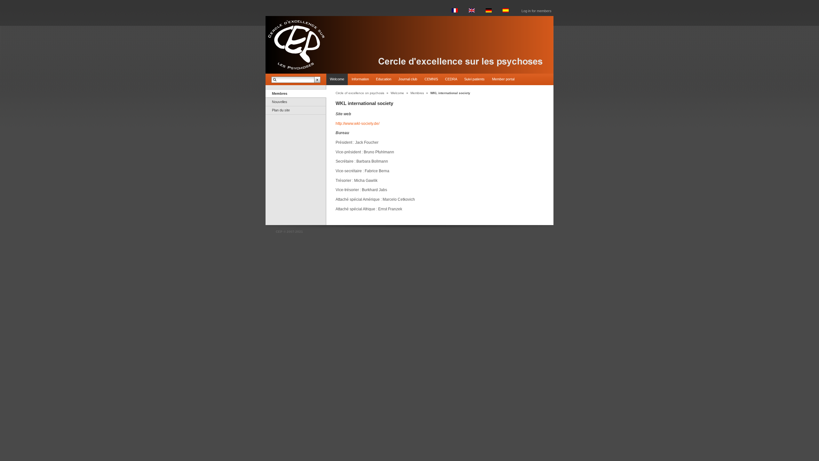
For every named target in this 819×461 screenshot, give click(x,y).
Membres (279, 93)
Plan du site (281, 110)
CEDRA (451, 79)
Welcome (337, 79)
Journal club (407, 79)
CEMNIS (431, 79)
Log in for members (536, 11)
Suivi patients (474, 79)
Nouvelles (279, 102)
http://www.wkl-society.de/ (357, 123)
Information (360, 79)
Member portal (503, 79)
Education (383, 79)
